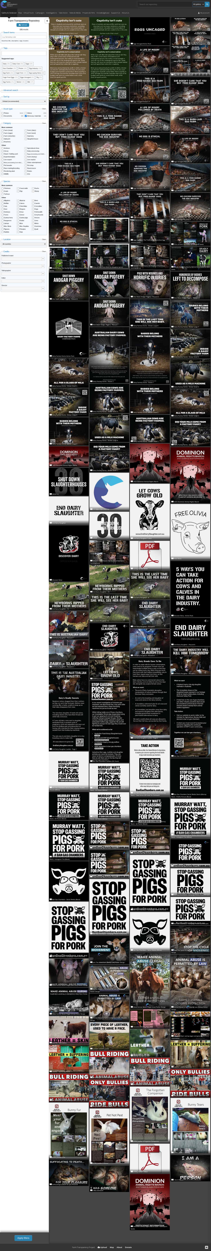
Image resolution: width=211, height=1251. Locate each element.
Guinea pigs (24, 217)
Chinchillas (23, 206)
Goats (6, 191)
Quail (36, 229)
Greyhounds (38, 215)
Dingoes (22, 209)
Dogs (36, 209)
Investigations (51, 12)
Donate (128, 1247)
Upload (24, 25)
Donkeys (7, 212)
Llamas (6, 223)
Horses (37, 217)
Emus (22, 212)
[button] (43, 258)
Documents (8, 116)
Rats (21, 232)
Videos (29, 113)
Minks (36, 223)
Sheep (36, 191)
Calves (22, 203)
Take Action (63, 12)
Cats (5, 206)
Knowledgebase (103, 12)
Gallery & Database (9, 12)
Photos (6, 113)
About (119, 1247)
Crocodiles (38, 206)
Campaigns (39, 12)
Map (20, 12)
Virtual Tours (29, 12)
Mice (21, 223)
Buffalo (6, 203)
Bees (36, 200)
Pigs (21, 191)
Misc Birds (7, 226)
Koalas (22, 220)
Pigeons (6, 229)
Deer (5, 209)
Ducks (36, 188)
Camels (37, 203)
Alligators (7, 200)
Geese (22, 215)
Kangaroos (7, 220)
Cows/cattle (24, 188)
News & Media (75, 12)
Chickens (7, 188)
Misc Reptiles (24, 226)
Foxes (6, 215)
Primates (23, 229)
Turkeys (7, 194)
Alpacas (22, 200)
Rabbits (6, 232)
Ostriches (37, 226)
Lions (36, 220)
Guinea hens (8, 217)
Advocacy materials (34, 116)
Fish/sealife (38, 212)
